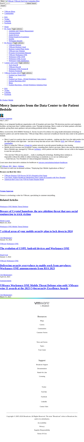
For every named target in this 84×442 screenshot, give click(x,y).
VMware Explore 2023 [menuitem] (12, 73)
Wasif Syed (4, 255)
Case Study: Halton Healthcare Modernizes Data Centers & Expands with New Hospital (34, 177)
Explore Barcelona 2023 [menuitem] (17, 81)
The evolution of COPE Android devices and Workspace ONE (34, 248)
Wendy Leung (5, 221)
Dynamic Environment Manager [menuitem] (20, 53)
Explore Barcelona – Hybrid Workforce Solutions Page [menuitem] (28, 85)
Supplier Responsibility (42, 430)
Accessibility (42, 423)
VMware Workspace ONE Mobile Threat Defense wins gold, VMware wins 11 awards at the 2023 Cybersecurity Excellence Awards (39, 287)
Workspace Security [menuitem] (16, 41)
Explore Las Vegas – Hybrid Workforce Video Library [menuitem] (27, 79)
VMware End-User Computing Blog (26, 1)
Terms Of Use (42, 433)
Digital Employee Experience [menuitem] (19, 37)
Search (2, 3)
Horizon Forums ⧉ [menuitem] (15, 71)
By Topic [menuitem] (7, 29)
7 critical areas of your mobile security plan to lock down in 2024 (36, 231)
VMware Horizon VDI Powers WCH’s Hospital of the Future (25, 175)
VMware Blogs (9, 11)
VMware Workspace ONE (9, 244)
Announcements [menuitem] (14, 33)
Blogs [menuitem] (11, 77)
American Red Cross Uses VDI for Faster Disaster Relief (24, 179)
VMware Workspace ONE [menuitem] (18, 55)
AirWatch (37, 149)
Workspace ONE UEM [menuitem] (17, 57)
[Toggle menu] (1, 8)
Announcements (5, 281)
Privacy (42, 426)
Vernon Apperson (6, 118)
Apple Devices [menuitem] (14, 35)
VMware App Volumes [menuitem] (17, 51)
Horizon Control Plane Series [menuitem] (19, 49)
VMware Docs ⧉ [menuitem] (15, 67)
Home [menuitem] (6, 27)
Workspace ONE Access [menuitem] (17, 59)
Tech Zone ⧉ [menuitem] (13, 65)
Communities (9, 13)
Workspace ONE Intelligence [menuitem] (19, 61)
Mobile (10, 100)
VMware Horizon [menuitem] (15, 45)
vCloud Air (28, 145)
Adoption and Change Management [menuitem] (21, 31)
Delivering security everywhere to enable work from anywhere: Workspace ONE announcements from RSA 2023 (35, 267)
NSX (62, 141)
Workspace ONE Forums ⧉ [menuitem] (18, 69)
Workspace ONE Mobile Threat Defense (14, 207)
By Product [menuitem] (8, 43)
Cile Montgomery (6, 238)
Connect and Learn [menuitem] (11, 63)
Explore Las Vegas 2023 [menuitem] (17, 75)
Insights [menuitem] (11, 39)
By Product (4, 100)
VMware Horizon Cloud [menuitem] (17, 47)
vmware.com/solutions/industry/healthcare (52, 162)
